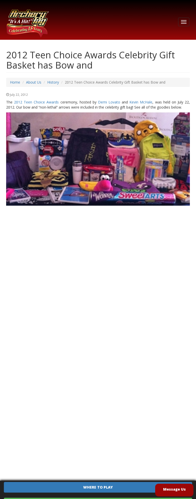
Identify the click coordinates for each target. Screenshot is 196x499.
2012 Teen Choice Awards (36, 102)
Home (15, 82)
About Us (33, 82)
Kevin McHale (140, 102)
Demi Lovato (109, 102)
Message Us (174, 489)
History (53, 82)
